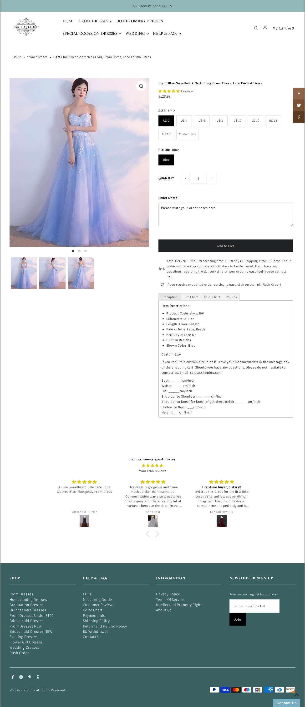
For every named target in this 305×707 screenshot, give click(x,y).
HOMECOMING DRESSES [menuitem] (139, 21)
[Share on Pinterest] (299, 117)
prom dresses (37, 57)
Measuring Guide (97, 599)
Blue (166, 160)
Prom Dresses (21, 594)
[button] (169, 91)
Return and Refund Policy (105, 626)
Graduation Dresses (27, 604)
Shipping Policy (96, 620)
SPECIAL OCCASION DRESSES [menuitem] (90, 33)
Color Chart (93, 609)
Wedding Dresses (24, 647)
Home (17, 57)
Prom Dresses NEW (26, 626)
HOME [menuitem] (69, 21)
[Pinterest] (29, 677)
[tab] (169, 297)
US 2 (166, 121)
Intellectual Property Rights (180, 604)
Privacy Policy (168, 594)
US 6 (202, 121)
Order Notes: (168, 198)
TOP (297, 700)
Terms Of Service (170, 599)
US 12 (255, 121)
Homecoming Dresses (28, 599)
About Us (164, 609)
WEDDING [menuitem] (135, 33)
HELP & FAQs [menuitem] (165, 33)
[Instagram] (21, 677)
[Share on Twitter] (299, 105)
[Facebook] (13, 677)
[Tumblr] (38, 677)
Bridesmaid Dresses (27, 620)
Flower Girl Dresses (26, 642)
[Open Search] (256, 27)
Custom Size (187, 134)
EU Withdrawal (95, 631)
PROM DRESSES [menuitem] (93, 21)
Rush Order (19, 652)
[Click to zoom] (141, 85)
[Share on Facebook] (299, 94)
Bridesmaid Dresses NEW (31, 631)
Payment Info (94, 615)
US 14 (273, 121)
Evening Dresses (24, 636)
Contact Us (92, 636)
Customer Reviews (99, 604)
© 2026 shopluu (21, 690)
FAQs (87, 594)
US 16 (166, 134)
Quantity (166, 178)
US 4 (184, 121)
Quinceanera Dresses (28, 609)
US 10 (238, 121)
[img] (152, 465)
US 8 (220, 121)
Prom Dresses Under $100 (32, 615)
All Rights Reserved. (51, 690)
